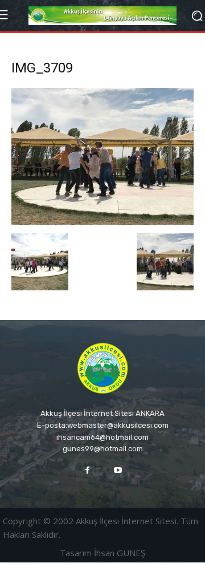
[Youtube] (117, 470)
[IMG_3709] (102, 221)
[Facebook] (87, 470)
